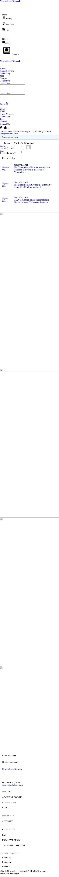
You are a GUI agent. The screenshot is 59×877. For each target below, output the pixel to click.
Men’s (12, 134)
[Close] (0, 876)
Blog (5, 807)
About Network (12, 797)
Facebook (6, 857)
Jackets (2, 146)
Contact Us (9, 802)
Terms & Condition (13, 845)
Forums (7, 134)
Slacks (2, 151)
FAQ (4, 835)
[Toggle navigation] (0, 107)
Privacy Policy (11, 840)
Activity (2, 134)
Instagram (6, 862)
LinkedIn (6, 866)
